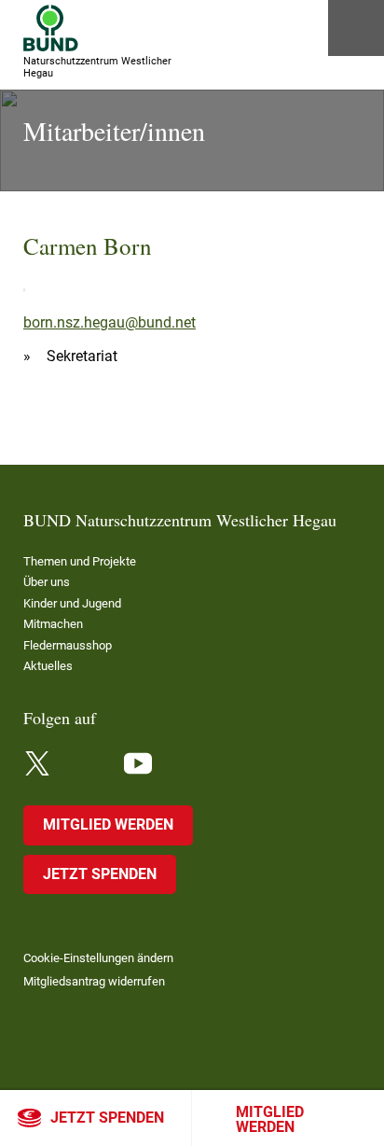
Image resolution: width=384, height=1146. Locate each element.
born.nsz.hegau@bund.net (109, 322)
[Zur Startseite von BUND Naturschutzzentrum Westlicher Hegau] (50, 28)
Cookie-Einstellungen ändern (98, 958)
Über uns (46, 582)
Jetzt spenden (107, 1117)
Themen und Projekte (79, 561)
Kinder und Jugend (72, 603)
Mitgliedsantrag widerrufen (94, 981)
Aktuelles (48, 666)
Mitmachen (53, 624)
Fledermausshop (67, 645)
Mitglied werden (270, 1119)
